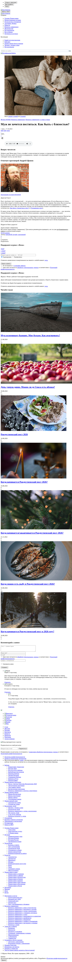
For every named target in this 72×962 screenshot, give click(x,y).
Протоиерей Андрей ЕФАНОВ (11, 194)
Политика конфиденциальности (14, 757)
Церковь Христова (10, 945)
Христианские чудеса (15, 831)
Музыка (10, 862)
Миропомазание (13, 935)
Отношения (8, 818)
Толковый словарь (14, 869)
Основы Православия (11, 18)
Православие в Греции (15, 879)
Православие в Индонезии (16, 884)
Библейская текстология (16, 772)
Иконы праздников (14, 796)
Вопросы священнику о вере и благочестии (22, 908)
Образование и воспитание (13, 821)
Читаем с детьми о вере (11, 45)
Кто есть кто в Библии (15, 770)
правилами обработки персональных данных (43, 752)
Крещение (11, 928)
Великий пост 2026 (14, 899)
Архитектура (12, 857)
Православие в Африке (15, 875)
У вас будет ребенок (14, 814)
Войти (14, 53)
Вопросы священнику (11, 27)
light (2, 130)
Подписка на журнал (11, 33)
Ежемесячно (18, 257)
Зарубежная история (14, 841)
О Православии (13, 833)
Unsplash (23, 116)
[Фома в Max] (6, 723)
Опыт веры (11, 829)
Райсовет (7, 42)
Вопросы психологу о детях (17, 816)
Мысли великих (13, 870)
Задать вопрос (5, 233)
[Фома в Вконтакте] (8, 713)
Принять (4, 960)
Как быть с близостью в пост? (19, 208)
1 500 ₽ (3, 251)
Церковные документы (11, 947)
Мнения (7, 889)
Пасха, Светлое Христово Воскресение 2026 (22, 784)
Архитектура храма (14, 802)
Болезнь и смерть (13, 845)
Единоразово (7, 257)
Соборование (12, 936)
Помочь (7, 10)
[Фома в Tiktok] (7, 718)
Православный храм (11, 801)
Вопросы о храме (13, 925)
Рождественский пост (15, 897)
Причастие (11, 930)
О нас (6, 727)
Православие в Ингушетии (17, 882)
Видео (6, 892)
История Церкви (13, 838)
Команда (7, 733)
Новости (7, 25)
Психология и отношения (12, 22)
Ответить (7, 682)
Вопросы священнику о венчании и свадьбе (22, 909)
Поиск (7, 6)
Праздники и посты (10, 896)
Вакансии (7, 735)
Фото (6, 891)
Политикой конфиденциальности (11, 753)
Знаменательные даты (15, 836)
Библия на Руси (13, 779)
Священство (12, 938)
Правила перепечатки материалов (15, 758)
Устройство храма (14, 804)
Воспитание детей (10, 806)
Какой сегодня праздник (12, 40)
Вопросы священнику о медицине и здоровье (22, 923)
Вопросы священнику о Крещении (19, 919)
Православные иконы (11, 792)
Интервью (7, 887)
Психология (8, 843)
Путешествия (8, 823)
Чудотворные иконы (14, 799)
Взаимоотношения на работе (17, 853)
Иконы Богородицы (14, 794)
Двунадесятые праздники (16, 785)
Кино (10, 865)
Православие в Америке (16, 874)
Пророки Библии (13, 773)
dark (5, 130)
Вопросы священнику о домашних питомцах (22, 913)
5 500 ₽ (3, 253)
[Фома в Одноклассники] (10, 715)
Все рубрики (8, 32)
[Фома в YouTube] (7, 720)
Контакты (7, 732)
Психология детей (14, 809)
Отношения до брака (15, 850)
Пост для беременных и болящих (18, 904)
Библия (6, 765)
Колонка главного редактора (13, 819)
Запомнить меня (8, 664)
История (7, 835)
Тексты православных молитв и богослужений (19, 950)
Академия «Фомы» (10, 23)
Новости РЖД (9, 825)
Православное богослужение (13, 43)
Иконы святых (13, 797)
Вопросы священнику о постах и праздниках (22, 790)
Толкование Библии (14, 777)
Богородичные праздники (16, 789)
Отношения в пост (37, 208)
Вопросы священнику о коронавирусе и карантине (24, 916)
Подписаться (23, 748)
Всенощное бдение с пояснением (19, 943)
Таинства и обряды (10, 926)
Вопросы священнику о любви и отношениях (23, 921)
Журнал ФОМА (6, 119)
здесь (46, 260)
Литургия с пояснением (16, 942)
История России (13, 840)
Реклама (7, 730)
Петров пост (12, 902)
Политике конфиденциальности (57, 958)
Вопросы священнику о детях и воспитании (22, 811)
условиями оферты (19, 265)
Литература (12, 858)
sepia (8, 130)
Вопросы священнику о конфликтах (19, 918)
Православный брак (14, 852)
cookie (22, 760)
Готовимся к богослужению (13, 940)
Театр (10, 867)
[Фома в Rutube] (7, 722)
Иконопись (11, 860)
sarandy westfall (13, 116)
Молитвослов (8, 28)
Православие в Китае (15, 886)
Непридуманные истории (12, 20)
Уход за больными (14, 846)
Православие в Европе (15, 880)
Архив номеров (9, 739)
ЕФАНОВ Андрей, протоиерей (16, 234)
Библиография (13, 780)
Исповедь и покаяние (15, 931)
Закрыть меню (6, 11)
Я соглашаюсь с (14, 265)
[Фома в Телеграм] (8, 717)
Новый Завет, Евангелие (16, 767)
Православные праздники (12, 782)
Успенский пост (13, 901)
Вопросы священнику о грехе (17, 914)
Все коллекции (9, 47)
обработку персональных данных (28, 267)
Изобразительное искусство (17, 863)
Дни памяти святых (14, 787)
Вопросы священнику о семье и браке (38, 119)
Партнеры (7, 737)
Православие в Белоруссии (17, 877)
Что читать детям (13, 813)
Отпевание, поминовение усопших (19, 933)
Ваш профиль (9, 4)
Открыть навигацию (10, 2)
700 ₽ (2, 249)
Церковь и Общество (11, 948)
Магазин (7, 728)
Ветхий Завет (12, 768)
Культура (7, 855)
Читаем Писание (13, 775)
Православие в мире (11, 872)
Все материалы (9, 30)
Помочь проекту (6, 263)
